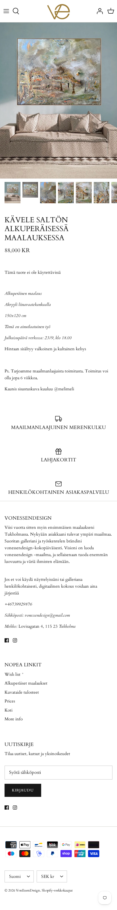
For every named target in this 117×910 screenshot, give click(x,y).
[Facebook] (7, 640)
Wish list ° (14, 674)
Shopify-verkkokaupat (57, 890)
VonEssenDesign (28, 890)
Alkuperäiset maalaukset (26, 683)
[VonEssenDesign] (58, 11)
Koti (8, 710)
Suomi (15, 876)
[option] (58, 100)
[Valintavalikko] (6, 11)
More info (14, 719)
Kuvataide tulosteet (22, 692)
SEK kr (47, 876)
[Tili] (98, 11)
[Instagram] (15, 640)
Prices (10, 701)
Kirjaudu (23, 790)
